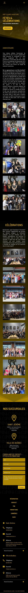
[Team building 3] (14, 338)
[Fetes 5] (14, 173)
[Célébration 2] (14, 319)
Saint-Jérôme (14, 424)
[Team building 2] (14, 282)
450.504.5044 (9, 530)
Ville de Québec (14, 442)
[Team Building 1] (14, 356)
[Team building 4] (14, 264)
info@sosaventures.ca (10, 536)
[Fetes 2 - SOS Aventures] (14, 136)
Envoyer (21, 487)
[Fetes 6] (14, 209)
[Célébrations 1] (14, 375)
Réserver (7, 28)
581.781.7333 (9, 562)
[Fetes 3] (14, 154)
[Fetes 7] (14, 117)
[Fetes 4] (14, 191)
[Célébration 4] (14, 393)
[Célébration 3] (14, 301)
